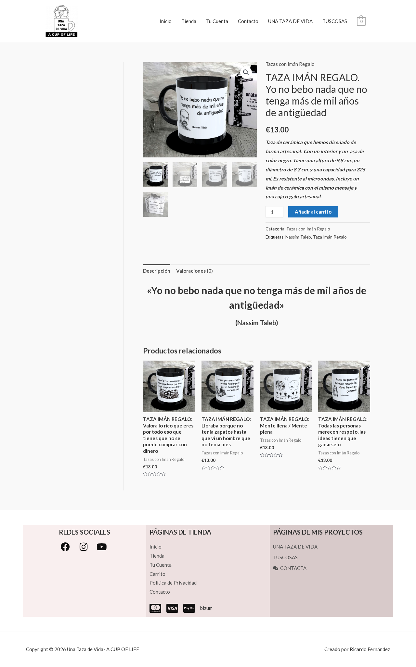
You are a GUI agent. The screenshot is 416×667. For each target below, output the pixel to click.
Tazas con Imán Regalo (290, 64)
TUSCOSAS (334, 21)
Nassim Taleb (298, 237)
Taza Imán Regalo (330, 237)
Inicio (166, 21)
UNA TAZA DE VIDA (290, 21)
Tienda (188, 21)
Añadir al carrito (313, 212)
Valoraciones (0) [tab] (194, 271)
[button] (246, 72)
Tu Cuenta (217, 21)
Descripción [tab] (156, 271)
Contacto (248, 21)
